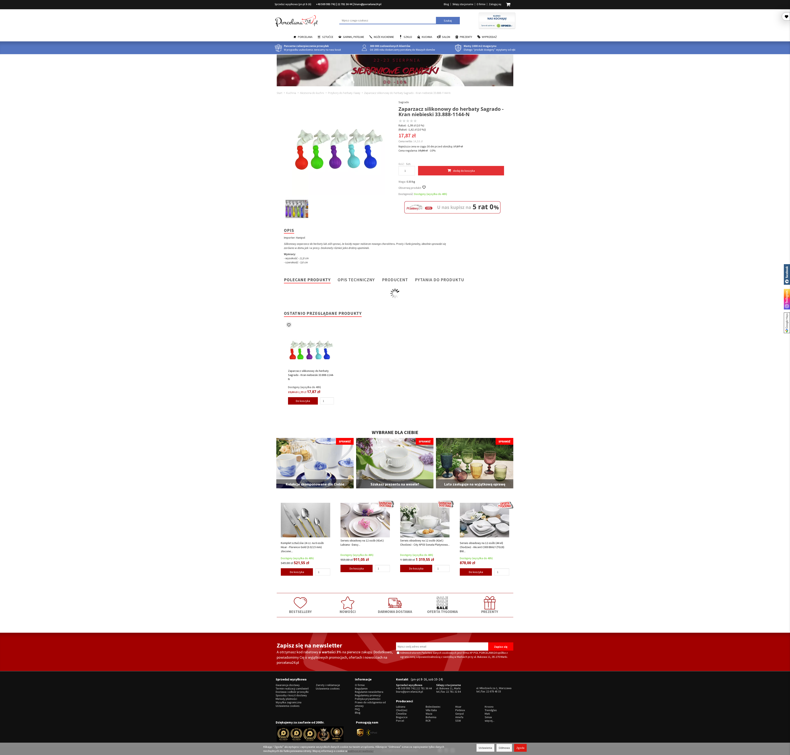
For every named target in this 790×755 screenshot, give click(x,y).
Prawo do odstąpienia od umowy (370, 704)
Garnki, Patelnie (353, 37)
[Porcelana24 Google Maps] (787, 323)
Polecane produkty (307, 279)
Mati (487, 713)
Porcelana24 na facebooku (787, 274)
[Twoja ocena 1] (400, 121)
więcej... (489, 720)
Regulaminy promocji (368, 695)
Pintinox (460, 710)
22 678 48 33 (493, 691)
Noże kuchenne (384, 37)
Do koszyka (303, 401)
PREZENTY (489, 611)
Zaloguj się (495, 4)
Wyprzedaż (489, 37)
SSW (458, 720)
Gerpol (459, 713)
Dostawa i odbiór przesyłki (292, 692)
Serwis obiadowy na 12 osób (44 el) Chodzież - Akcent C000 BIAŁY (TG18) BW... (482, 547)
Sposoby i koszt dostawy (291, 695)
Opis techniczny (356, 279)
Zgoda (520, 748)
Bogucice (402, 717)
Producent (395, 279)
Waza (429, 713)
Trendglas (491, 710)
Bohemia (431, 717)
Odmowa (504, 748)
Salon (446, 37)
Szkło (408, 37)
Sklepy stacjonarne (462, 4)
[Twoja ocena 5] (415, 121)
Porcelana (305, 37)
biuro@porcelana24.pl (367, 4)
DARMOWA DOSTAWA (395, 611)
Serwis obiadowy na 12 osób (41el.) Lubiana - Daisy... (362, 542)
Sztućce (327, 37)
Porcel (400, 720)
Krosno (489, 706)
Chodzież (401, 710)
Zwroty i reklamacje (328, 685)
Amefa (459, 717)
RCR (428, 720)
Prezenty (466, 37)
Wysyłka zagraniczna (288, 702)
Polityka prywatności (367, 699)
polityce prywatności (361, 751)
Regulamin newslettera (369, 692)
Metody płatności (286, 699)
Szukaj (448, 20)
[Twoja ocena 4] (411, 121)
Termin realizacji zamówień (292, 688)
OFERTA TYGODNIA (442, 611)
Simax (488, 717)
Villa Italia (431, 710)
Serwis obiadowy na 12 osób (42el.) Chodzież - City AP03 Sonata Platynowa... (425, 542)
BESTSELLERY (300, 611)
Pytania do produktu (439, 279)
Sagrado (403, 102)
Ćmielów (401, 713)
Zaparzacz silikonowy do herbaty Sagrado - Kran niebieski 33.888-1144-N (311, 375)
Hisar (458, 706)
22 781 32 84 (453, 691)
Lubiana (400, 706)
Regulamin (361, 688)
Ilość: (401, 164)
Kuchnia (427, 37)
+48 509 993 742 (325, 4)
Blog (446, 4)
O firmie (481, 4)
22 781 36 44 (344, 4)
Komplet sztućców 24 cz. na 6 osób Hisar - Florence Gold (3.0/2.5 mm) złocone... (302, 547)
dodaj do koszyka (464, 171)
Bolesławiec (433, 706)
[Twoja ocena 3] (408, 121)
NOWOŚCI (348, 611)
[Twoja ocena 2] (404, 121)
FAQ (357, 709)
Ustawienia (485, 748)
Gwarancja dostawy (288, 685)
